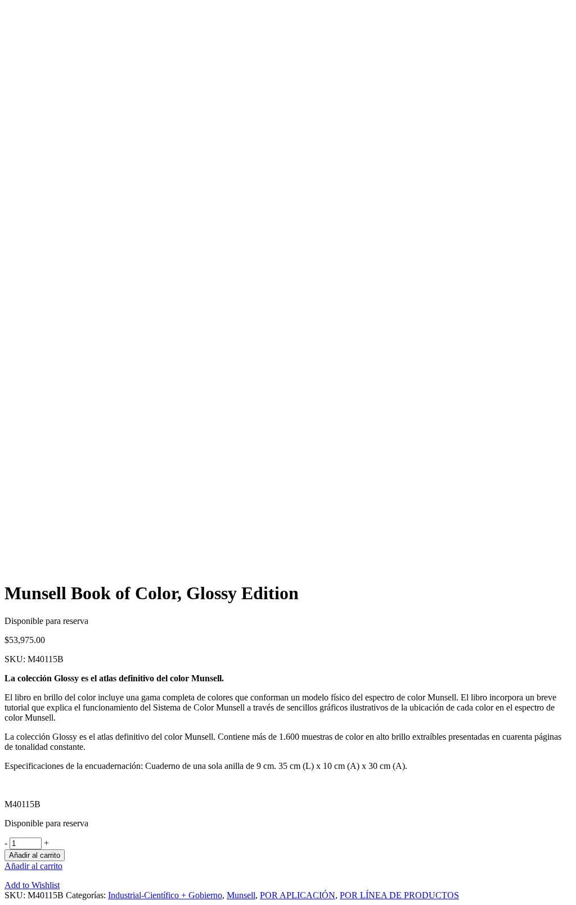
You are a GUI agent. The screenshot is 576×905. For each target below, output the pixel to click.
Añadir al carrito (34, 855)
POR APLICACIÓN (297, 895)
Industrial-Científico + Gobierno (165, 895)
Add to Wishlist (32, 885)
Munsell (241, 895)
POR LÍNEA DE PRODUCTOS (399, 895)
